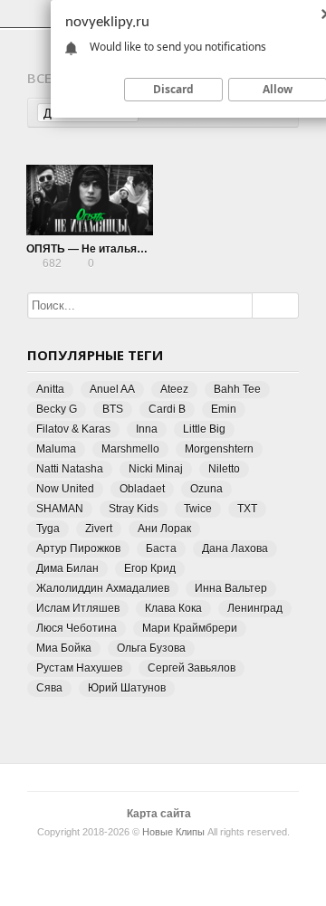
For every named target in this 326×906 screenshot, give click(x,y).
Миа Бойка (63, 648)
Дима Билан (67, 568)
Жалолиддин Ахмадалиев (102, 588)
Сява (49, 688)
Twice (198, 508)
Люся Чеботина (76, 628)
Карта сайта (159, 813)
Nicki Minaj (156, 469)
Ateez (174, 389)
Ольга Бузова (151, 648)
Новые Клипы (173, 831)
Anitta (50, 389)
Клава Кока (173, 608)
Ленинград (255, 608)
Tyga (48, 528)
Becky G (56, 409)
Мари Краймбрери (189, 628)
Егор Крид (150, 568)
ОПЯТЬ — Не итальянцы (92, 249)
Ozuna (206, 488)
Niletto (224, 469)
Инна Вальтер (231, 588)
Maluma (56, 449)
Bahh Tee (237, 389)
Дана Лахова (235, 548)
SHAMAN (59, 508)
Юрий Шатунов (127, 688)
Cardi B (167, 409)
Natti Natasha (69, 469)
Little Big (204, 429)
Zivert (98, 528)
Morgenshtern (219, 449)
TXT (247, 508)
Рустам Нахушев (79, 668)
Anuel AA (112, 389)
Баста (161, 548)
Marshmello (130, 449)
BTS (112, 409)
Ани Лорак (164, 528)
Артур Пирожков (78, 548)
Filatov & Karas (73, 429)
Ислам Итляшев (78, 608)
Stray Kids (133, 508)
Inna (147, 429)
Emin (223, 409)
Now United (65, 488)
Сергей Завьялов (191, 668)
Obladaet (142, 488)
